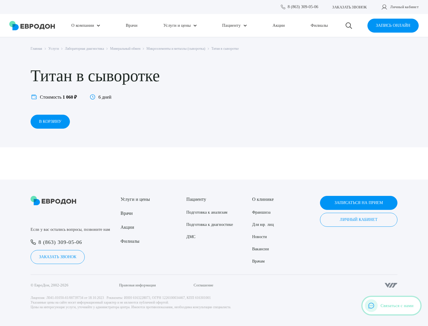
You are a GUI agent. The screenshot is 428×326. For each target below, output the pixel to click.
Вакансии (260, 249)
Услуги (53, 49)
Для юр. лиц (263, 224)
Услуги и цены (177, 25)
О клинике (263, 199)
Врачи (131, 25)
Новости (259, 237)
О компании (82, 25)
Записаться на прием (359, 203)
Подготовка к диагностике (209, 224)
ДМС (190, 237)
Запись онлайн (393, 25)
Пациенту (231, 25)
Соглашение (203, 285)
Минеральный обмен (125, 49)
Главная (36, 49)
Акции (279, 25)
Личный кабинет (404, 7)
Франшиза (261, 212)
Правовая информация (137, 285)
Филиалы (319, 25)
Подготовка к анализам (206, 212)
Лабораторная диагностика (84, 49)
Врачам (258, 261)
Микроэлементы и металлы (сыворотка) (175, 49)
